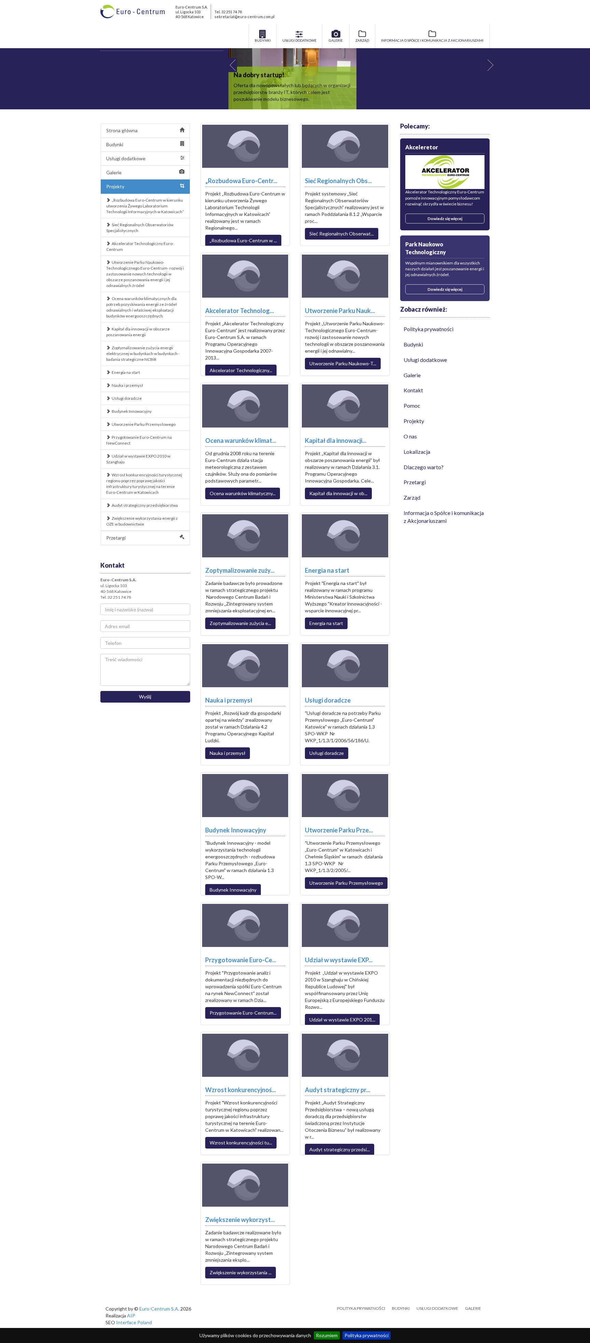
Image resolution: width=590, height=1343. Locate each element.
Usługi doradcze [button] (326, 753)
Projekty (115, 186)
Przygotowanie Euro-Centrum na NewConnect (139, 440)
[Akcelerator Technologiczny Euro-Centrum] (245, 276)
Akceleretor (421, 147)
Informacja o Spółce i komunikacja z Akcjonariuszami (444, 517)
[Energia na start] (345, 535)
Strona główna (122, 130)
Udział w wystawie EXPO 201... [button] (342, 1019)
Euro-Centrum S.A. (159, 1309)
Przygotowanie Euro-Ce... (240, 960)
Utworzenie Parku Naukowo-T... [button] (342, 363)
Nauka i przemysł (127, 385)
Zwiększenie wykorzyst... (240, 1219)
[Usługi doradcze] (345, 665)
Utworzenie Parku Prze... (339, 830)
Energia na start (126, 372)
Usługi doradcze (127, 398)
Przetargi (116, 538)
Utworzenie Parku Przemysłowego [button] (346, 883)
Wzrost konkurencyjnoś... (240, 1090)
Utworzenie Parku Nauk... (340, 310)
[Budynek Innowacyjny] (245, 795)
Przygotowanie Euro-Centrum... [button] (243, 1013)
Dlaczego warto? (424, 467)
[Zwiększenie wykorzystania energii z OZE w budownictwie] (245, 1185)
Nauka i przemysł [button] (227, 753)
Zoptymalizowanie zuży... (240, 570)
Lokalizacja (417, 451)
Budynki (114, 144)
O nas (410, 436)
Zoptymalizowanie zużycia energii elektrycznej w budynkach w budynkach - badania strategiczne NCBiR (143, 353)
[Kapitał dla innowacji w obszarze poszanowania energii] (345, 406)
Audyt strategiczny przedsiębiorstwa (145, 505)
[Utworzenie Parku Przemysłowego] (345, 795)
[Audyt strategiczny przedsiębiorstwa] (345, 1055)
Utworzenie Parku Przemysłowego (143, 424)
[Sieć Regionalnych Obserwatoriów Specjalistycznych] (345, 146)
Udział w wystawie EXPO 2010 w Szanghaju (138, 458)
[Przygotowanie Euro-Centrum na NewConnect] (245, 925)
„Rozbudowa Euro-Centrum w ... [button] (243, 240)
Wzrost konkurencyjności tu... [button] (241, 1142)
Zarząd (412, 497)
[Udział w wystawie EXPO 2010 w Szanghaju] (345, 925)
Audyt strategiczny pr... (337, 1090)
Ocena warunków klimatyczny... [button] (243, 493)
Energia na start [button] (326, 623)
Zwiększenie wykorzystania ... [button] (240, 1272)
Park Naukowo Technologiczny (425, 248)
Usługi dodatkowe (125, 158)
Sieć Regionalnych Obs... (338, 181)
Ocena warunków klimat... (240, 440)
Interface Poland (134, 1322)
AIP (131, 1315)
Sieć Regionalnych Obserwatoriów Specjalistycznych (139, 227)
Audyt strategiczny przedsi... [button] (339, 1149)
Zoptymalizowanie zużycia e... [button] (240, 623)
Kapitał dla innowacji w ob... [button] (338, 493)
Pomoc (412, 405)
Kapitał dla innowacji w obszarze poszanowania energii (138, 331)
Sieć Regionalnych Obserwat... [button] (341, 233)
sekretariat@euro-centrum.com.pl (244, 16)
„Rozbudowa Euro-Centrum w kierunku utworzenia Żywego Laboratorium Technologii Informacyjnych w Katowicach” (145, 206)
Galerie (114, 172)
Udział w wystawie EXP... (339, 960)
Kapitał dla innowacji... (335, 440)
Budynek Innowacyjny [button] (233, 890)
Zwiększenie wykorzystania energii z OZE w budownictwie (142, 521)
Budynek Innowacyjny (132, 411)
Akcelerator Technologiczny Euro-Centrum (140, 246)
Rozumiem (327, 1335)
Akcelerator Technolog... (239, 310)
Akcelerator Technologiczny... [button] (241, 370)
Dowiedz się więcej (444, 218)
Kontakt (413, 390)
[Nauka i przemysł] (245, 665)
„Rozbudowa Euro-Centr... (241, 181)
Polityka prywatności (367, 1335)
